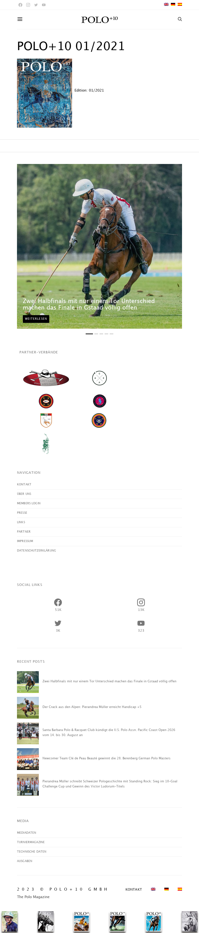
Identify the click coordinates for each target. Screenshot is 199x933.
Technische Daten (31, 851)
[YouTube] (43, 5)
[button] (89, 334)
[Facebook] (20, 5)
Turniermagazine (31, 842)
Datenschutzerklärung (36, 550)
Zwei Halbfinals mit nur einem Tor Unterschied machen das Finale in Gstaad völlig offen (109, 681)
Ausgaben (24, 861)
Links (21, 522)
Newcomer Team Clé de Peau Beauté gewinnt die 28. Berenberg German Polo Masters (106, 758)
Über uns (24, 494)
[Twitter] (36, 5)
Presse (22, 513)
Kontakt (24, 484)
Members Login (29, 503)
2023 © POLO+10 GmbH (63, 889)
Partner (24, 531)
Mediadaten (26, 833)
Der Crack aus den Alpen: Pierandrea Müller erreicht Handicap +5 (91, 707)
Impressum (25, 541)
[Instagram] (28, 5)
